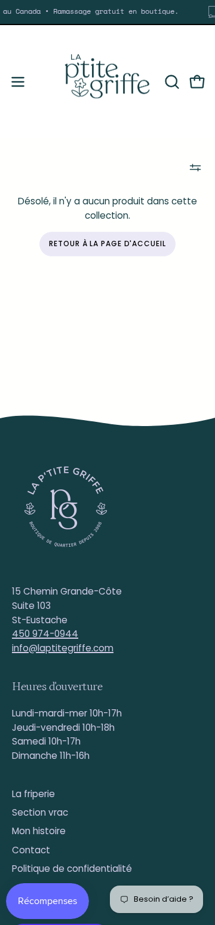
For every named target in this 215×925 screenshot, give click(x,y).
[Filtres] (195, 167)
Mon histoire (39, 831)
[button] (170, 81)
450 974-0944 (45, 633)
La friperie (33, 794)
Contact (31, 850)
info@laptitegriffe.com (62, 648)
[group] (107, 12)
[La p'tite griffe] (107, 82)
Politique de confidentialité (72, 868)
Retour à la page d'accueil (107, 243)
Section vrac (40, 812)
